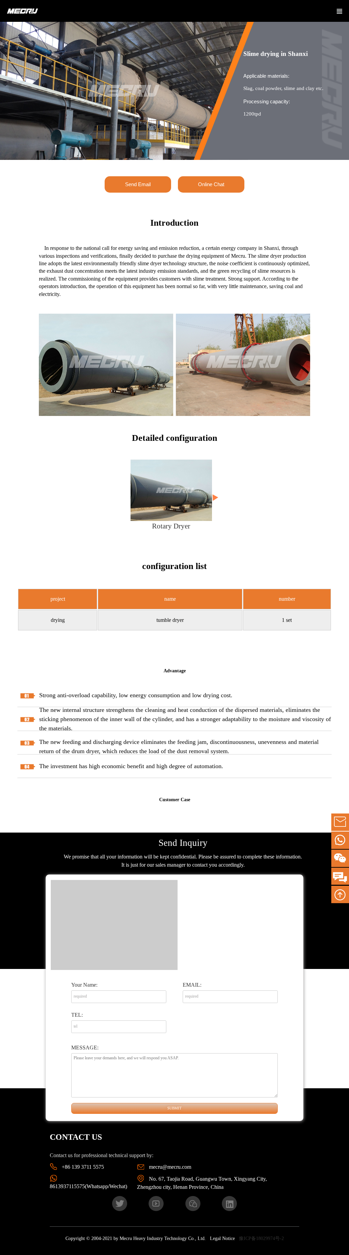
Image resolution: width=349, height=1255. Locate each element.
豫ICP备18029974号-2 (261, 1238)
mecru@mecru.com (170, 1167)
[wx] (192, 1203)
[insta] (229, 1203)
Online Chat (211, 184)
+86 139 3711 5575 (83, 1167)
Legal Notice (222, 1238)
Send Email (138, 184)
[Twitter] (119, 1203)
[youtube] (156, 1203)
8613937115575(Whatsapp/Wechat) (88, 1186)
